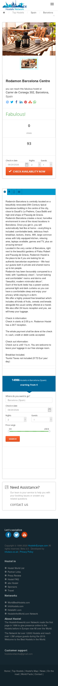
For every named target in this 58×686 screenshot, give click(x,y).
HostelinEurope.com (38, 545)
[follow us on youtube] (24, 534)
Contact (38, 674)
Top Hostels (18, 12)
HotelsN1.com (14, 609)
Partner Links (14, 571)
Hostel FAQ (13, 579)
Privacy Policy (26, 551)
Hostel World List (16, 568)
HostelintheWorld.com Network (23, 613)
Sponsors (12, 586)
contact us (19, 504)
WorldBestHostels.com (19, 602)
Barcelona (48, 12)
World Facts (27, 674)
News (42, 670)
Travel (11, 590)
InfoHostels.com (16, 606)
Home (7, 670)
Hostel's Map (31, 670)
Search (13, 438)
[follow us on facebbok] (8, 534)
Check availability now (29, 171)
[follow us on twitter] (16, 534)
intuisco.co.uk (11, 551)
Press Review (14, 575)
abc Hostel (13, 583)
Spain (33, 12)
